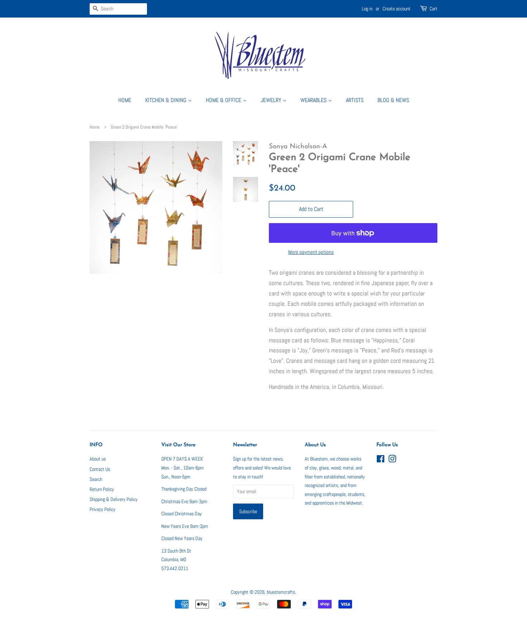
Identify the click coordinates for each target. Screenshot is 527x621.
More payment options (311, 252)
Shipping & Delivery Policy (114, 499)
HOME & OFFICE (224, 100)
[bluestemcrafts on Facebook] (380, 460)
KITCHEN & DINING (166, 100)
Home (95, 127)
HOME (124, 100)
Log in (367, 8)
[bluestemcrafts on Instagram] (392, 460)
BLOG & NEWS (393, 100)
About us (98, 459)
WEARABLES (314, 100)
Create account (396, 8)
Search (96, 479)
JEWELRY (272, 100)
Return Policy (102, 489)
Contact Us (100, 469)
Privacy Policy (102, 509)
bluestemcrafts (281, 592)
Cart (433, 8)
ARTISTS (355, 100)
